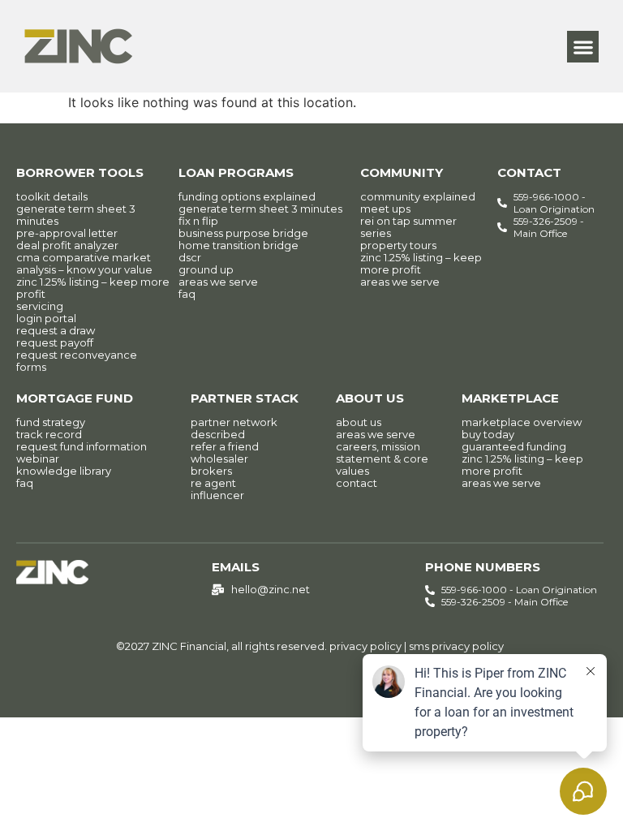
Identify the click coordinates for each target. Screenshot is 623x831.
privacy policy (365, 645)
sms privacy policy (456, 645)
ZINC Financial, (190, 645)
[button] (583, 46)
